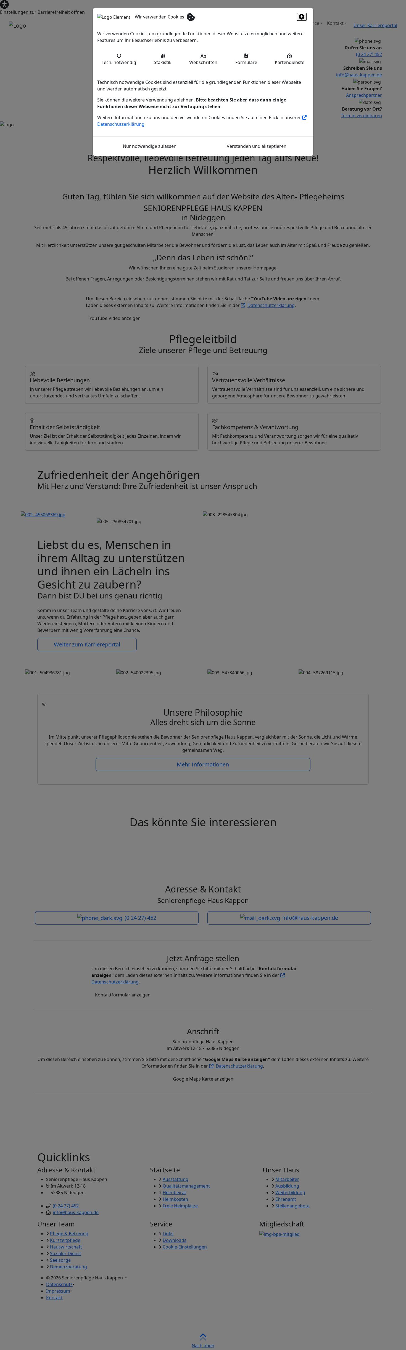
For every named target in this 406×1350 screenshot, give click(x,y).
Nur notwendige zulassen (149, 146)
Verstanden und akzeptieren (256, 146)
